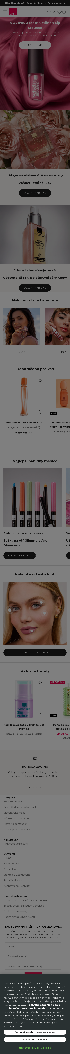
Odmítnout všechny (35, 1039)
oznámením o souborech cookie (25, 1008)
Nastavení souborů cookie (35, 1047)
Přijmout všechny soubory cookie (35, 1032)
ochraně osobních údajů (44, 1004)
